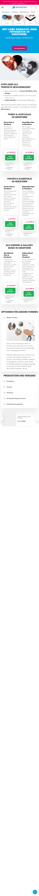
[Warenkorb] (36, 7)
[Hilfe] (35, 892)
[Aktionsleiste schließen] (36, 2)
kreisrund (15, 350)
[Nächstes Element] (36, 12)
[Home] (19, 7)
